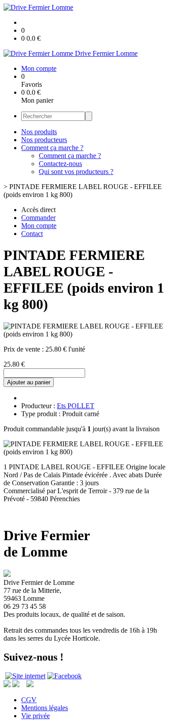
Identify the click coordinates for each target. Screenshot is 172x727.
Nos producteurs (44, 139)
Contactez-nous (60, 163)
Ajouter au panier (28, 382)
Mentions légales (44, 708)
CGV (29, 700)
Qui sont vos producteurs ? (76, 171)
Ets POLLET (75, 406)
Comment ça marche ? (52, 147)
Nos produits (39, 131)
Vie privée (35, 715)
